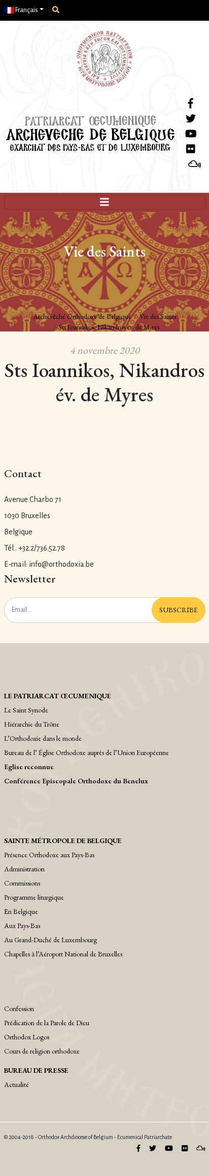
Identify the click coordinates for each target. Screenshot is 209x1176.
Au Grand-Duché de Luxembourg (50, 939)
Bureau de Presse (36, 1070)
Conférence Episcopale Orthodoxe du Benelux (76, 780)
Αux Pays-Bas (22, 925)
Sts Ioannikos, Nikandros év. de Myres (108, 326)
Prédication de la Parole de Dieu (46, 1022)
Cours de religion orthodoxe (42, 1051)
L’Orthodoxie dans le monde (43, 738)
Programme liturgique (34, 897)
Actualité (16, 1084)
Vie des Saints (158, 316)
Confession (19, 1008)
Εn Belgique (21, 911)
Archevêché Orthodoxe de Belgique (82, 316)
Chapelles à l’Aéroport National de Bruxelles (63, 953)
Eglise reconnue (29, 766)
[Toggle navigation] (104, 202)
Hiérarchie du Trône (31, 724)
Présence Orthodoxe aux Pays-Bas (49, 854)
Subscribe (178, 609)
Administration (24, 868)
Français (26, 10)
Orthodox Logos (26, 1036)
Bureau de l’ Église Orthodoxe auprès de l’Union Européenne (86, 752)
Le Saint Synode (26, 710)
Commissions (22, 883)
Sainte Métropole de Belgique (63, 840)
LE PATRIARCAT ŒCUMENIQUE (57, 695)
